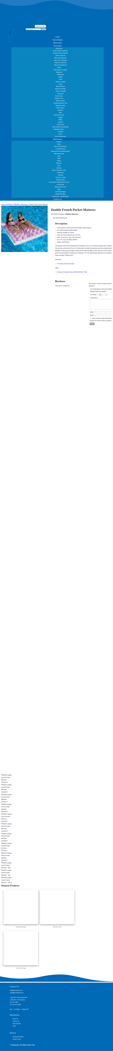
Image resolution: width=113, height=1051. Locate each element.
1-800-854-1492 (14, 997)
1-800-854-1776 (14, 1000)
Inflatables (17, 204)
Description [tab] (56, 218)
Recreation (9, 204)
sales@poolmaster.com (16, 993)
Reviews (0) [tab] (63, 218)
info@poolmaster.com (16, 990)
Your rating (94, 294)
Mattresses (24, 204)
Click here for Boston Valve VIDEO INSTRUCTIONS (72, 272)
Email (92, 315)
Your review (94, 298)
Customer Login (40, 26)
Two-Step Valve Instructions (65, 264)
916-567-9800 (14, 1002)
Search (43, 29)
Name (92, 312)
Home (3, 204)
